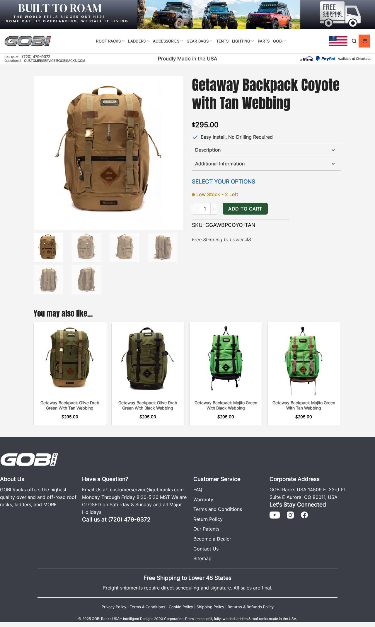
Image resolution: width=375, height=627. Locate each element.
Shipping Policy (210, 607)
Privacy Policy (114, 607)
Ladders (137, 41)
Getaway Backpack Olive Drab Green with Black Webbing (147, 405)
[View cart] (364, 41)
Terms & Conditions (147, 607)
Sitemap (202, 558)
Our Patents (206, 529)
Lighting (241, 41)
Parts (264, 41)
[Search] (354, 41)
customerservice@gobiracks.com (54, 61)
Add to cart (245, 209)
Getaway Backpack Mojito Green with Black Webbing (226, 405)
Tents (222, 41)
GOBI (277, 41)
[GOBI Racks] (29, 459)
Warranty (203, 499)
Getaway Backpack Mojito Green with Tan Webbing (303, 405)
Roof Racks (108, 41)
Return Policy (208, 519)
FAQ (197, 489)
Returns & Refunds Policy (251, 607)
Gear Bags (198, 41)
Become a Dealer (212, 539)
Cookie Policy (181, 607)
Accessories (166, 41)
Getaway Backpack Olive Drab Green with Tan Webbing (69, 405)
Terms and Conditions (217, 509)
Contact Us (206, 549)
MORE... (51, 504)
